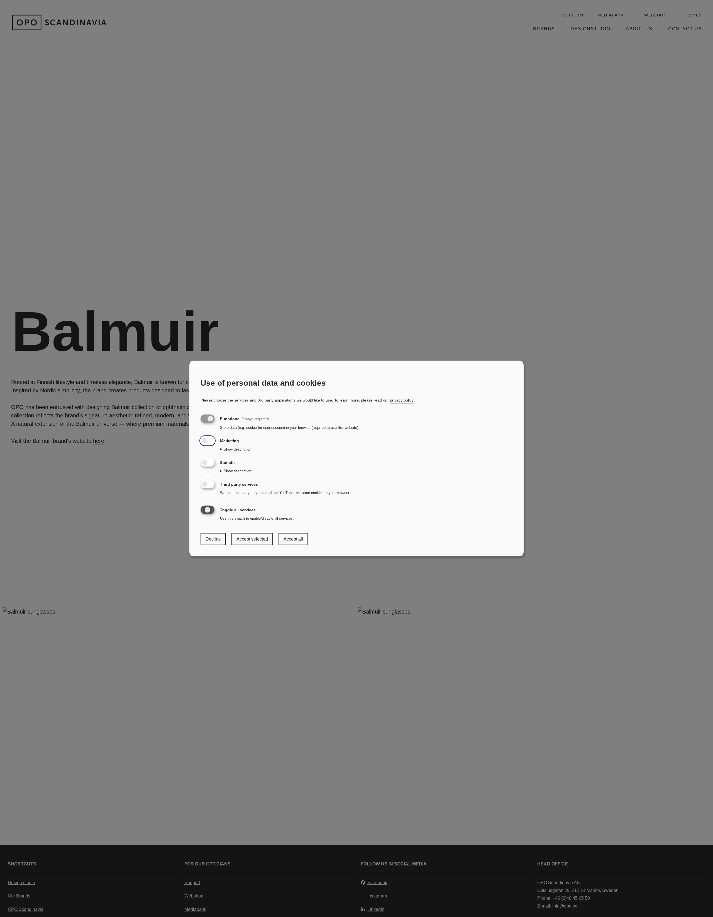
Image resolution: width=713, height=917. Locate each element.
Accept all (293, 539)
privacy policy (402, 400)
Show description (237, 449)
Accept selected (252, 539)
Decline (213, 539)
